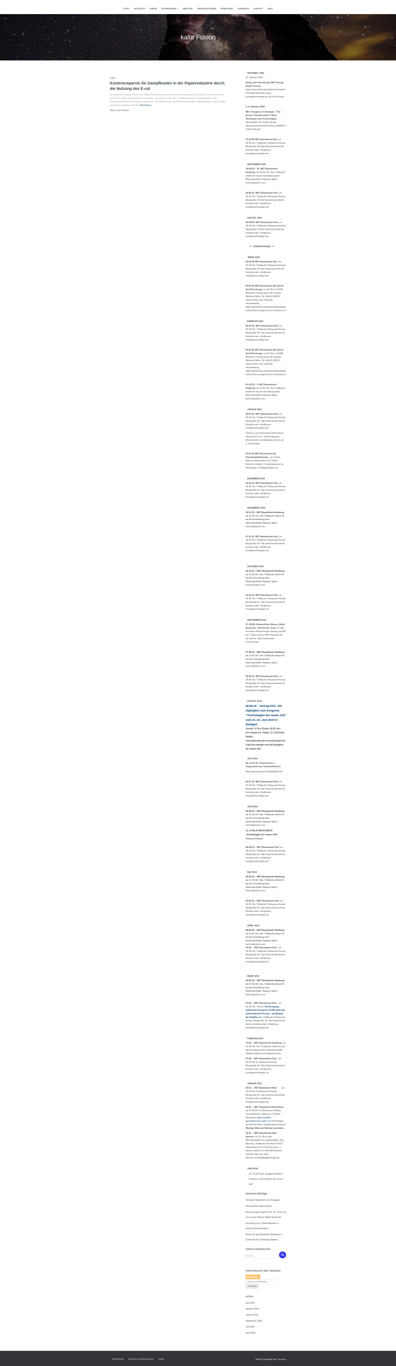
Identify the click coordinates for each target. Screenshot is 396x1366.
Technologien (168, 9)
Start (126, 9)
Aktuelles (139, 9)
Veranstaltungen (206, 9)
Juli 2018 (250, 1326)
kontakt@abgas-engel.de (267, 1157)
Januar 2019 (252, 1314)
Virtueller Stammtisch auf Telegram (263, 1200)
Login (161, 1359)
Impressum (117, 1359)
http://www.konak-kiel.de (273, 332)
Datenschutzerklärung (141, 1359)
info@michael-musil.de (274, 1124)
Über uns (188, 9)
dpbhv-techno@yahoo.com (267, 1053)
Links (270, 9)
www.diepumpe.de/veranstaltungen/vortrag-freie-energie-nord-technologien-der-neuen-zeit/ (266, 745)
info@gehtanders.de (268, 467)
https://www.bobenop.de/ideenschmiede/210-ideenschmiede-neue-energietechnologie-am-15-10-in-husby (265, 93)
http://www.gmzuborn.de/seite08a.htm (264, 771)
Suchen (252, 1286)
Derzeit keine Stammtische (259, 1206)
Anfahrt (260, 464)
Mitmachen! (227, 9)
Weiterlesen (145, 105)
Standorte (243, 9)
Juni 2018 (250, 1332)
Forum (153, 9)
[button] (177, 9)
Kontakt (258, 9)
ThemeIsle (281, 1359)
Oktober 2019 (252, 1308)
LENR (112, 78)
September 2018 (254, 1321)
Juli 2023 (250, 1303)
